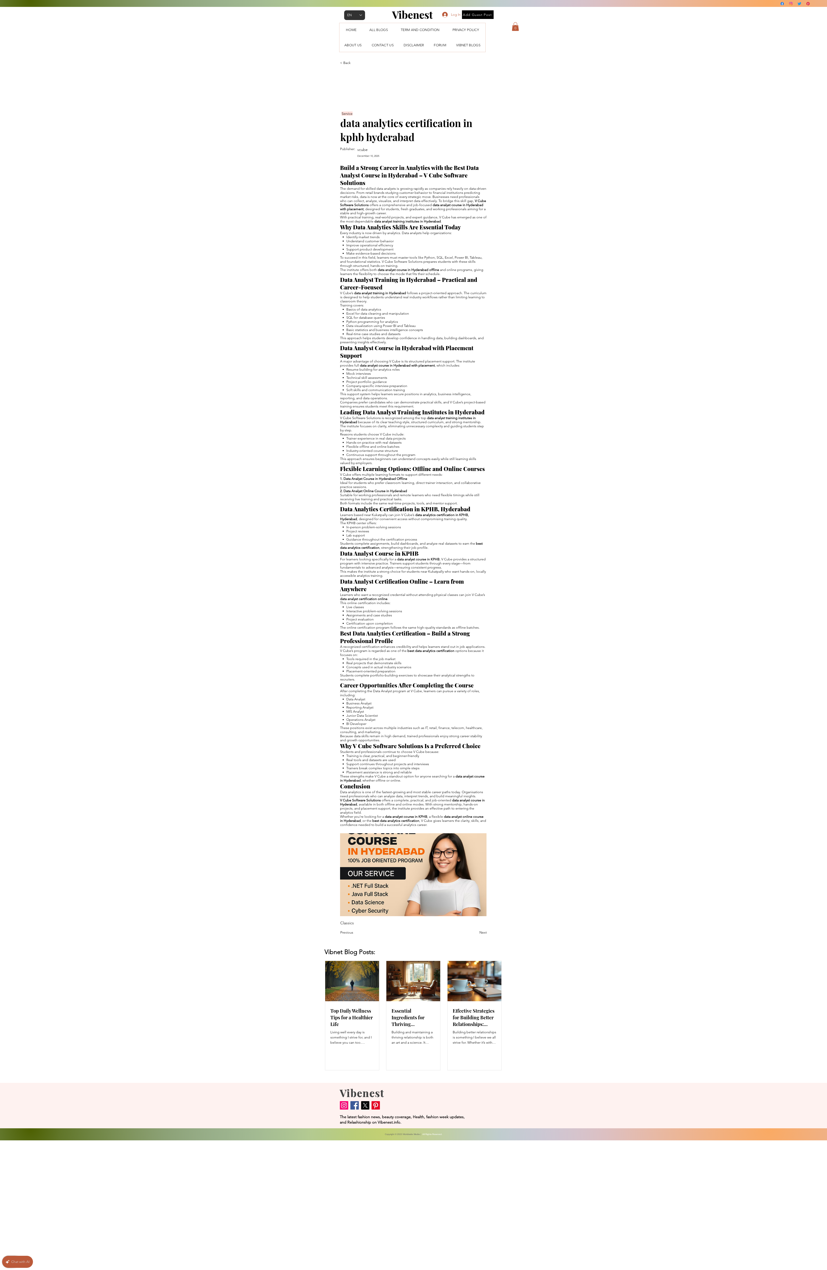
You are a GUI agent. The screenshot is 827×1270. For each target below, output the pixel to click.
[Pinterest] (808, 4)
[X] (365, 1105)
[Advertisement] (129, 1205)
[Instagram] (791, 4)
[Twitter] (799, 4)
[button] (515, 26)
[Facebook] (782, 4)
